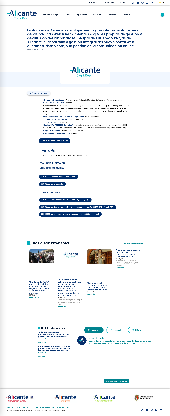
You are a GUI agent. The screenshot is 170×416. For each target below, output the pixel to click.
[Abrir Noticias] (102, 14)
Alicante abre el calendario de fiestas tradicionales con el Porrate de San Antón (97, 286)
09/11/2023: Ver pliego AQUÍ (52, 184)
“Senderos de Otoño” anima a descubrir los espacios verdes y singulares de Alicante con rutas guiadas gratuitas (39, 287)
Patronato (92, 2)
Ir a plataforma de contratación (54, 141)
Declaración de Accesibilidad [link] (63, 407)
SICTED (123, 2)
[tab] (94, 330)
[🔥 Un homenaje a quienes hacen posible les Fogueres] (142, 355)
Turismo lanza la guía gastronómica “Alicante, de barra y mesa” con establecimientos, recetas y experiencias (54, 335)
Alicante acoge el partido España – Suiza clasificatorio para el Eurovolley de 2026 (128, 253)
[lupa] (162, 15)
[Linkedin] (147, 2)
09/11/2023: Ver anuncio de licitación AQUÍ (58, 177)
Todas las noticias (133, 243)
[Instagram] (142, 2)
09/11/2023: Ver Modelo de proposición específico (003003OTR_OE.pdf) (70, 214)
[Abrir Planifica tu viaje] (59, 14)
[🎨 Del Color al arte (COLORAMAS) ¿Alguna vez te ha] (90, 370)
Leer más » (34, 297)
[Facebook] (138, 2)
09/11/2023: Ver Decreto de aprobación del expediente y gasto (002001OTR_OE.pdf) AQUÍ (77, 207)
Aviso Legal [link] (11, 407)
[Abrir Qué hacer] (88, 14)
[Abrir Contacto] (118, 14)
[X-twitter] (133, 2)
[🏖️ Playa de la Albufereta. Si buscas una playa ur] (90, 355)
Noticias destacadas (53, 328)
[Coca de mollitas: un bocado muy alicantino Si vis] (116, 355)
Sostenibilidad (108, 2)
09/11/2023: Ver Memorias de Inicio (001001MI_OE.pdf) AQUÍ (65, 200)
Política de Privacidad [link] (25, 407)
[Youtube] (151, 2)
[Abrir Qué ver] (73, 14)
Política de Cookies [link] (42, 407)
